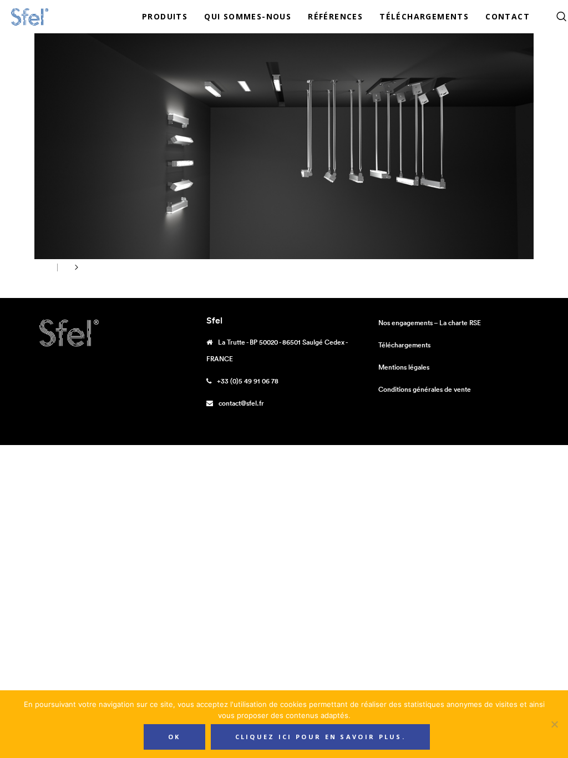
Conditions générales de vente (424, 389)
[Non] (554, 724)
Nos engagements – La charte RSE (429, 322)
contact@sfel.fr (241, 403)
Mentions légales (403, 367)
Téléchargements (404, 345)
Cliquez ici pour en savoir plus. (320, 736)
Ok (174, 736)
